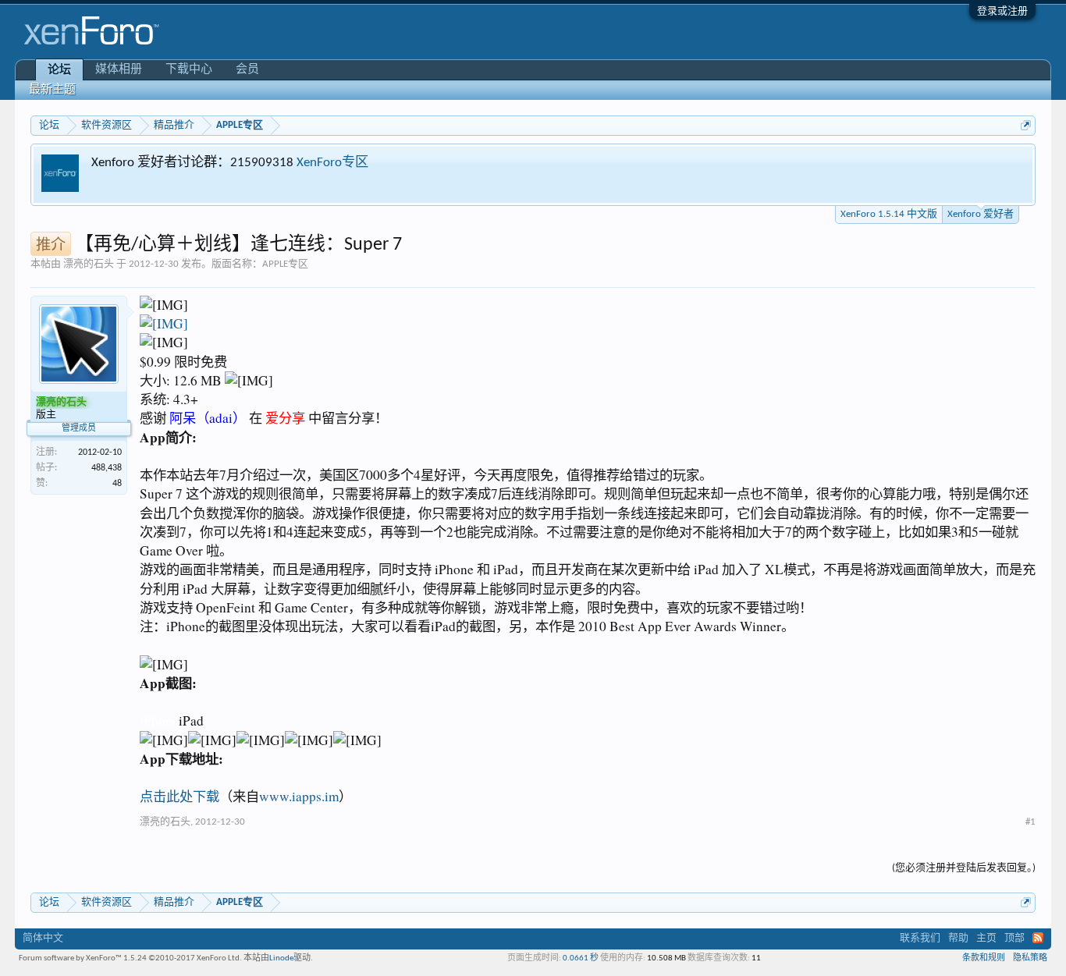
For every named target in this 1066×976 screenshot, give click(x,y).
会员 (247, 70)
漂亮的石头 (88, 264)
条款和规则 (983, 958)
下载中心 (188, 70)
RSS (1037, 937)
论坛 (59, 70)
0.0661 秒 (581, 958)
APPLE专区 (285, 264)
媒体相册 (118, 70)
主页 (986, 938)
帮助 (958, 938)
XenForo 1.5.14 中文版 (888, 214)
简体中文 (43, 938)
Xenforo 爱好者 (980, 214)
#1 (1030, 822)
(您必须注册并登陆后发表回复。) (964, 868)
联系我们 (920, 938)
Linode (281, 958)
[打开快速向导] (1026, 125)
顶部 (1014, 938)
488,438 (106, 468)
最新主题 (52, 90)
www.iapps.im (299, 796)
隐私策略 (1030, 958)
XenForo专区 (332, 162)
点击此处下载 (179, 796)
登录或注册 (1002, 11)
